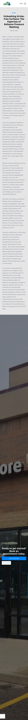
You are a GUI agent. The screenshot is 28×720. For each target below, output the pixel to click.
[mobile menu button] (25, 3)
